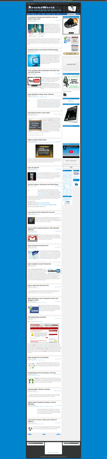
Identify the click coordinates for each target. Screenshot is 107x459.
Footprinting (32, 375)
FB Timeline (51, 26)
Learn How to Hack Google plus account (41, 212)
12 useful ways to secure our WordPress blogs (49, 100)
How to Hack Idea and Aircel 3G (38, 285)
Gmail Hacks (33, 142)
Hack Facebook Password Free (38, 245)
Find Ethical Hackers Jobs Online (39, 113)
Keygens (64, 182)
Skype (71, 189)
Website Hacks (42, 96)
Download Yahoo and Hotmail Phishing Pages (43, 50)
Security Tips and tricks (42, 308)
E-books (67, 175)
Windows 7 (64, 192)
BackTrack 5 (70, 172)
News (36, 21)
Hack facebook (33, 21)
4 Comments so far (58, 318)
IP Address (36, 375)
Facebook (52, 220)
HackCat (68, 179)
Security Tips (38, 96)
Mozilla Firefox (67, 184)
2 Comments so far (58, 20)
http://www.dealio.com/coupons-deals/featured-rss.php (46, 204)
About (63, 456)
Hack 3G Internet (33, 167)
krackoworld (69, 0)
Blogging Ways (41, 321)
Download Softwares (34, 74)
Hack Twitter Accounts (46, 142)
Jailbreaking (70, 181)
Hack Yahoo (32, 52)
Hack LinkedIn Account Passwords (39, 264)
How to (32, 96)
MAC (69, 182)
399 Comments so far (58, 231)
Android (67, 172)
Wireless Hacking (36, 391)
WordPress (45, 96)
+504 (68, 91)
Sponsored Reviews (66, 190)
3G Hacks (64, 172)
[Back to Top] (106, 457)
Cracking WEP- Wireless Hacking (39, 389)
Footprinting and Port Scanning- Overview (42, 373)
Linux (67, 182)
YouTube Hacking (65, 195)
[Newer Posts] (29, 434)
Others (38, 21)
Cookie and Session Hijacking (35, 406)
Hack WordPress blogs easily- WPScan (41, 94)
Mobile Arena (67, 183)
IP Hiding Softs (66, 181)
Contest (67, 173)
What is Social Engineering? (37, 140)
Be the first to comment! (58, 114)
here (51, 382)
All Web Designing (59, 456)
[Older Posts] (58, 434)
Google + (36, 214)
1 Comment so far (58, 95)
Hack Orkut (41, 142)
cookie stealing (39, 411)
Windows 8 (67, 192)
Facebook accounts (45, 256)
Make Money (33, 115)
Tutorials (70, 190)
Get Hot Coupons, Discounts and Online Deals (43, 184)
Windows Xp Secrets (68, 193)
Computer (64, 173)
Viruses (64, 191)
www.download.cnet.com (44, 81)
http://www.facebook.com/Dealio (43, 202)
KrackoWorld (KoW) (43, 456)
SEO (69, 189)
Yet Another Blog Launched (37, 317)
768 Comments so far (58, 213)
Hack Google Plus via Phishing (38, 357)
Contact (65, 456)
